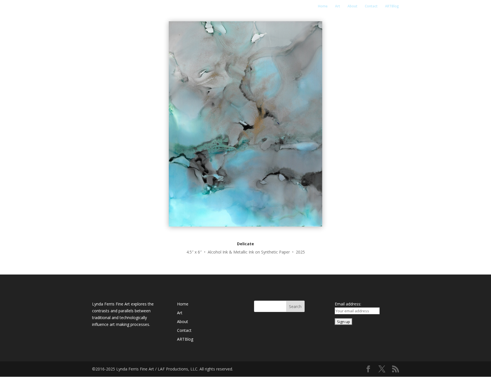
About (352, 6)
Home (323, 6)
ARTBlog (392, 6)
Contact (371, 6)
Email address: (348, 304)
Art (337, 6)
